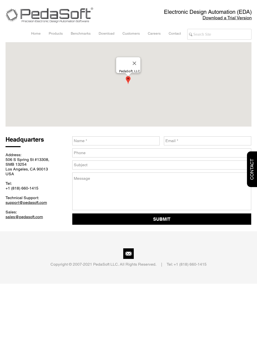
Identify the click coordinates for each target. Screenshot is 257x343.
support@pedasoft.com (26, 202)
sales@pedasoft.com (24, 216)
